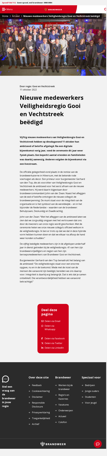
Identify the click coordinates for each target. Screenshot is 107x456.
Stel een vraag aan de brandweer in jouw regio (8, 396)
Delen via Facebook (55, 338)
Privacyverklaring (41, 412)
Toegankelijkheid (41, 418)
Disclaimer (37, 396)
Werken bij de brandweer (65, 387)
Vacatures (63, 404)
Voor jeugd (90, 402)
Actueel (62, 416)
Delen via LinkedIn (54, 347)
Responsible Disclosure (38, 404)
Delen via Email (52, 321)
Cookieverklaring (41, 391)
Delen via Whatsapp (55, 327)
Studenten (90, 396)
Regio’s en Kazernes (63, 396)
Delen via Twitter (53, 343)
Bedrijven (90, 385)
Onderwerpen (65, 410)
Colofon (62, 422)
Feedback (37, 385)
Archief (35, 424)
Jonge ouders (92, 391)
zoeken (103, 9)
